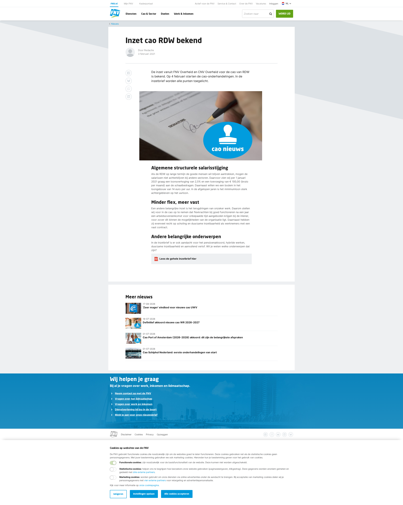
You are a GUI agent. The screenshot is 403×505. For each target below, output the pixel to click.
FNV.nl (114, 3)
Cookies (139, 434)
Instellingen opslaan (144, 493)
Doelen (165, 13)
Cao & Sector (148, 13)
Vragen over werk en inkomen (133, 404)
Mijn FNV (128, 3)
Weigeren (118, 494)
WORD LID (284, 13)
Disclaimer (126, 434)
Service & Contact (227, 3)
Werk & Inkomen (183, 13)
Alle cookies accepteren (176, 493)
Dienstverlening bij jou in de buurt (135, 409)
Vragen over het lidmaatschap (133, 398)
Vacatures (261, 3)
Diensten (131, 13)
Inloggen (273, 3)
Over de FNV (246, 3)
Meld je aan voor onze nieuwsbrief (136, 414)
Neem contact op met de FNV (133, 393)
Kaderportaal (146, 3)
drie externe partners (144, 472)
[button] (286, 3)
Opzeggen (162, 434)
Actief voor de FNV (204, 3)
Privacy (150, 434)
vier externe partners (155, 480)
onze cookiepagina (149, 485)
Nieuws (115, 23)
